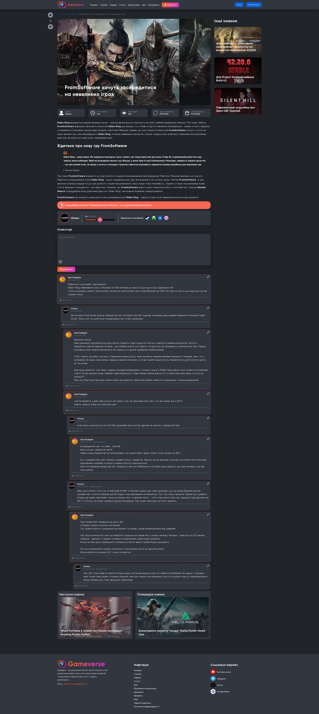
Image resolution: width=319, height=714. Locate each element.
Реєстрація (254, 4)
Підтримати (153, 5)
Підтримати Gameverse (145, 688)
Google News (223, 691)
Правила (138, 696)
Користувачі (134, 5)
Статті (122, 5)
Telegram (221, 679)
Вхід (239, 4)
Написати (170, 4)
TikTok (220, 685)
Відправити (66, 269)
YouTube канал (224, 672)
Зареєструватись (142, 703)
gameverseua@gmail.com (75, 684)
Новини (113, 5)
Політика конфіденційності (146, 706)
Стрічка (103, 5)
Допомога (139, 692)
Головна (94, 5)
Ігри (144, 5)
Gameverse (62, 14)
